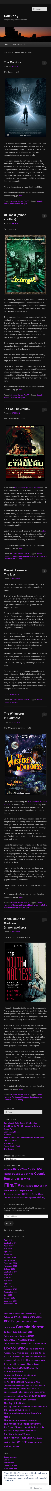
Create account (10, 1457)
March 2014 (8, 1254)
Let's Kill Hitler (22, 1360)
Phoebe (23, 1378)
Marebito (7, 1134)
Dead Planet (28, 1339)
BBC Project (12, 1321)
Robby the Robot (33, 1389)
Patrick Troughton (12, 1378)
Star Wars (23, 1396)
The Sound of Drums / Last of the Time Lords (24, 1427)
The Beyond (9, 1149)
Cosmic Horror (17, 201)
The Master (9, 1420)
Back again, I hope (12, 1131)
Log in (6, 1459)
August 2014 (9, 1245)
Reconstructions (11, 1385)
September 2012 (10, 1292)
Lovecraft (39, 556)
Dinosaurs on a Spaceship (34, 1343)
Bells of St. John (29, 1321)
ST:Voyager (8, 1396)
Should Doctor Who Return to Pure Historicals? (24, 1137)
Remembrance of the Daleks (32, 1385)
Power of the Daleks (14, 1381)
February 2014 (10, 1257)
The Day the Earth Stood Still (17, 1406)
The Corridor (12, 62)
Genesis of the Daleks (35, 1353)
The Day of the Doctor (15, 1403)
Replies (21, 397)
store (44, 530)
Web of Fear (10, 1442)
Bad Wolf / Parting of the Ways (26, 1316)
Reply (24, 203)
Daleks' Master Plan (13, 1340)
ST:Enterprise (34, 1392)
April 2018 (8, 1240)
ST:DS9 (26, 1392)
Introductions (27, 1186)
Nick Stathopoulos (13, 1371)
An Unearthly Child (32, 1313)
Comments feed (10, 1465)
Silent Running (9, 1392)
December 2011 (10, 1300)
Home (6, 44)
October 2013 (9, 1269)
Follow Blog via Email (14, 1205)
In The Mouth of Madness (19, 1097)
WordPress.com (10, 1468)
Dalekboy (11, 15)
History (41, 1356)
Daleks (29, 1336)
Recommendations (12, 1194)
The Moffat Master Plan (14, 1197)
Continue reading (11, 694)
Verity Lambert (38, 1438)
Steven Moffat (37, 1396)
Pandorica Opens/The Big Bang (20, 1374)
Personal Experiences (21, 1190)
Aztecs (7, 1317)
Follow (8, 1223)
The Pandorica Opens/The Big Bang (22, 1423)
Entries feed (9, 1462)
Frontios (20, 1353)
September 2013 (10, 1271)
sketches (19, 1392)
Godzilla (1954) (10, 1140)
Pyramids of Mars (32, 1382)
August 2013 (9, 1274)
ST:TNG (42, 1392)
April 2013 (8, 1283)
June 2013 (8, 1277)
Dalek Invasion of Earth (14, 1336)
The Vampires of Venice (17, 1434)
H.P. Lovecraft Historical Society (27, 487)
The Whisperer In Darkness (14, 715)
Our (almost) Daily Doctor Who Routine (20, 1123)
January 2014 (9, 1260)
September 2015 (10, 1243)
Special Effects (37, 1194)
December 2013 (10, 1263)
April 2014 (8, 1251)
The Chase (31, 1399)
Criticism (8, 1332)
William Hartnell (35, 1442)
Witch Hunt (8, 1143)
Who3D (22, 1442)
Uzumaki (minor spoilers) (15, 217)
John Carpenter (36, 1097)
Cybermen (22, 1332)
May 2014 (8, 1248)
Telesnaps (9, 1399)
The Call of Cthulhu (17, 409)
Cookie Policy (9, 1480)
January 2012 (9, 1297)
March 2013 (8, 1286)
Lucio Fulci (22, 1364)
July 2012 (8, 1295)
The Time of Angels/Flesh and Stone (20, 1430)
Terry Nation (20, 1399)
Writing (41, 1197)
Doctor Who (22, 1179)
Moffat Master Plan (29, 1367)
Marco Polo (33, 1364)
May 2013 (8, 1280)
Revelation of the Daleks (15, 1388)
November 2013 (10, 1266)
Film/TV (26, 201)
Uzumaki (13, 397)
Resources (26, 1193)
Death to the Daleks (13, 1343)
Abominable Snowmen (14, 1313)
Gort (5, 1357)
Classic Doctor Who (22, 1173)
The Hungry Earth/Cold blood (17, 1410)
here (20, 195)
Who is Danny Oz (19, 44)
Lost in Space (40, 1360)
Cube (15, 1332)
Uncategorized (30, 1197)
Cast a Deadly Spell (12, 1146)
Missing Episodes (12, 1368)
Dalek (30, 1331)
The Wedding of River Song (18, 1437)
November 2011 (10, 1303)
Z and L (16, 1446)
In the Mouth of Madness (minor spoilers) (15, 923)
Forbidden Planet (10, 1353)
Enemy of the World (35, 1348)
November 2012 (10, 1289)
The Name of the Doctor (26, 1420)
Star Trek (16, 1396)
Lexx (32, 1360)
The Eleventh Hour (38, 1406)
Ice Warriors (9, 1360)
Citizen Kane (9, 1327)
